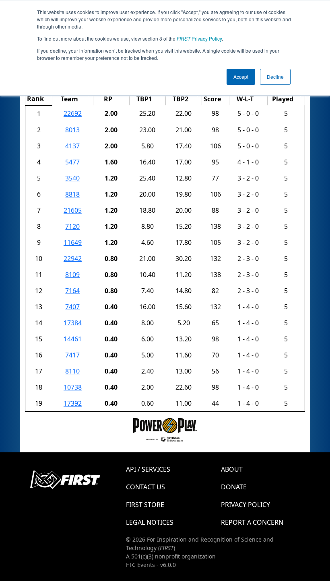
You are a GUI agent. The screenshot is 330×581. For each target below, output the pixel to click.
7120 (72, 226)
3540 (72, 178)
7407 (72, 306)
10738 (73, 387)
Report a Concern (252, 522)
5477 (72, 162)
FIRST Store (145, 504)
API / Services (148, 469)
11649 (73, 242)
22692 (73, 113)
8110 (72, 371)
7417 (72, 355)
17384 (73, 322)
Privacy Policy (199, 38)
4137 (72, 146)
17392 (73, 403)
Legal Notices (149, 522)
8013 (72, 129)
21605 (73, 210)
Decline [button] (275, 76)
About (232, 469)
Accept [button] (240, 76)
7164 (72, 290)
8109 (72, 274)
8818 (72, 194)
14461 (73, 339)
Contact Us (145, 486)
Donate (234, 486)
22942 (73, 258)
